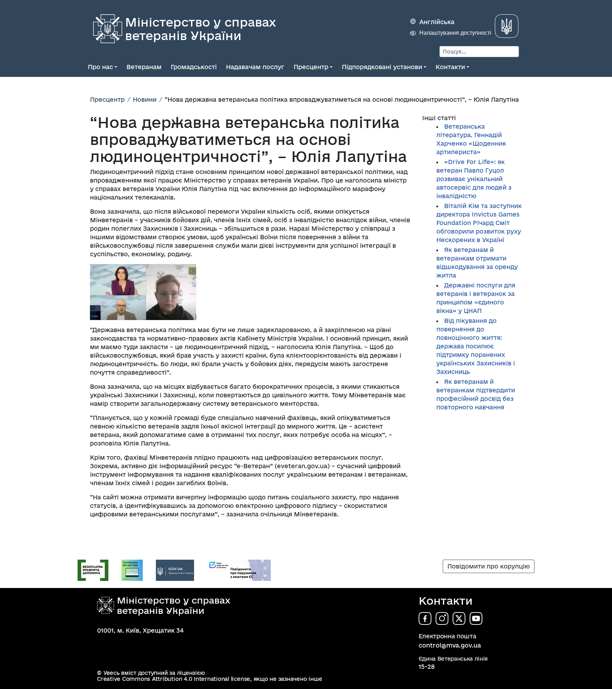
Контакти (450, 66)
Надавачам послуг (255, 66)
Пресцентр (311, 66)
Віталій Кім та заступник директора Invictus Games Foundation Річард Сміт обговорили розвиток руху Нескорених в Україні (479, 222)
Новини (145, 99)
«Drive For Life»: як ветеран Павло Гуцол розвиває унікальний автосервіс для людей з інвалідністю (473, 178)
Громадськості (194, 66)
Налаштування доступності (455, 33)
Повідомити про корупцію (488, 566)
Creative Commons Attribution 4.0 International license (173, 679)
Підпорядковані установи (382, 66)
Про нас (100, 66)
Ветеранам (144, 66)
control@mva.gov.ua (450, 645)
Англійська (436, 21)
